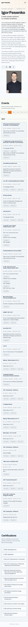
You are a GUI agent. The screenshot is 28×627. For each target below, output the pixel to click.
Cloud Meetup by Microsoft (10, 163)
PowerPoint (6, 135)
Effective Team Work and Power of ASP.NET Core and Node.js (11, 124)
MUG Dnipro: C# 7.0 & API (9, 432)
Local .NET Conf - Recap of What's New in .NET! (9, 226)
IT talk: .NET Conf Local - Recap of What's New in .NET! (11, 267)
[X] (13, 67)
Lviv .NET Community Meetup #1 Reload (13, 181)
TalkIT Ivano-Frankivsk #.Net (10, 461)
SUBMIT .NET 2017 (8, 312)
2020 (21, 112)
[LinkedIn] (9, 67)
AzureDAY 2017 (7, 328)
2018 (14, 112)
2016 (6, 112)
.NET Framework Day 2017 (10, 479)
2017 (10, 112)
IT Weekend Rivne (7, 404)
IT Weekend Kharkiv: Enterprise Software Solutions (11, 375)
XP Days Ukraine (7, 195)
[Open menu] (25, 2)
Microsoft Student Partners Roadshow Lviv (9, 297)
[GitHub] (6, 67)
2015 (2, 112)
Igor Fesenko (5, 2)
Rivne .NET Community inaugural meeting (9, 495)
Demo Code (13, 151)
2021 (25, 112)
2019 (18, 112)
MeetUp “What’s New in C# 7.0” (11, 418)
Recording (6, 189)
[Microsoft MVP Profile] (2, 67)
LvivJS (5, 346)
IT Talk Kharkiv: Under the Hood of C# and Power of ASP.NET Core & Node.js (13, 142)
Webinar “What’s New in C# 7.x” (11, 360)
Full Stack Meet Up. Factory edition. (12, 250)
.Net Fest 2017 (7, 211)
